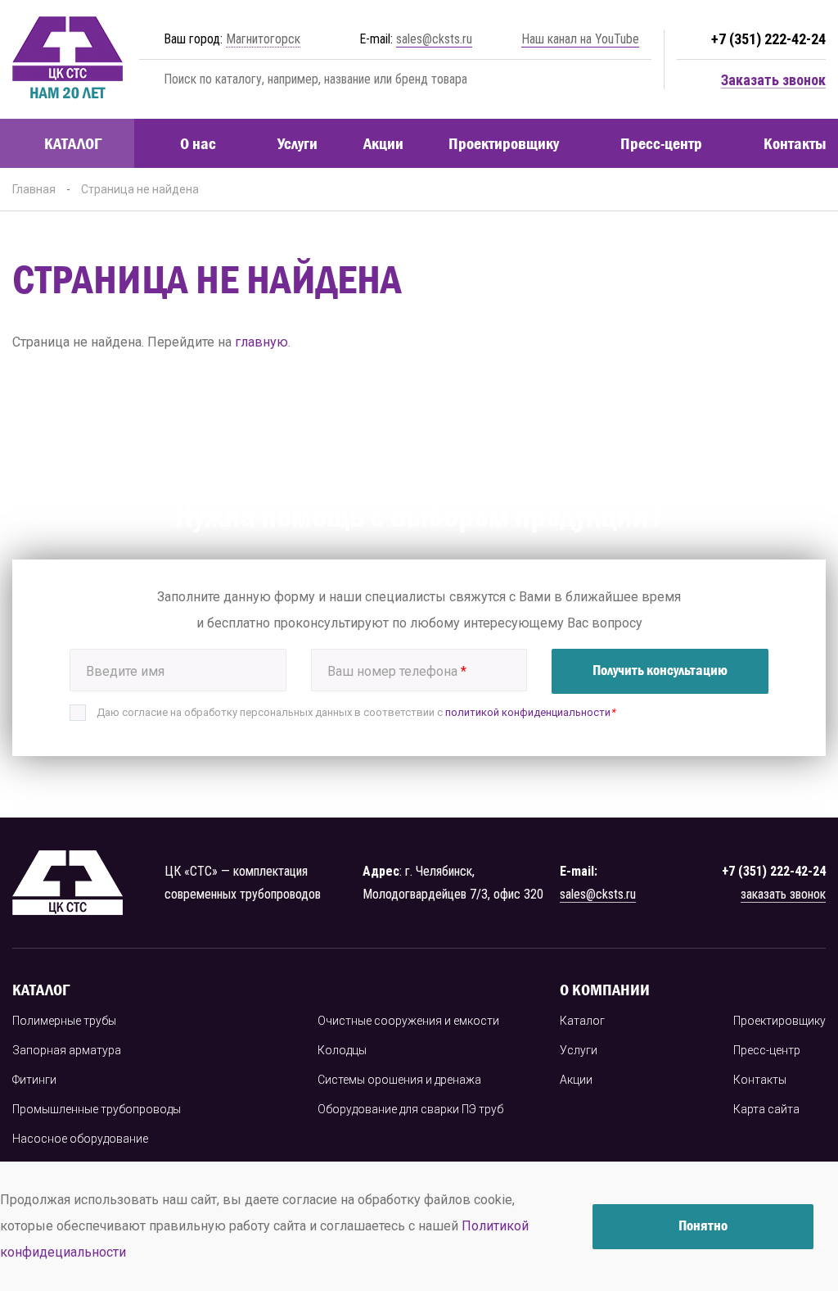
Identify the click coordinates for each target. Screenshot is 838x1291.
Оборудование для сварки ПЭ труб (410, 1109)
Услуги (297, 143)
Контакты (795, 143)
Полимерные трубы (64, 1020)
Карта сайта (766, 1109)
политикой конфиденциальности (527, 712)
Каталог (582, 1020)
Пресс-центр (661, 143)
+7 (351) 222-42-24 (768, 39)
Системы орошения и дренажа (399, 1079)
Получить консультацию (660, 670)
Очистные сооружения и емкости (408, 1020)
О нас (198, 143)
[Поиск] (148, 79)
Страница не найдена (140, 189)
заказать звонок (783, 894)
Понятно (703, 1225)
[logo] (67, 59)
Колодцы (342, 1050)
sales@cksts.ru (434, 39)
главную (261, 342)
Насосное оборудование (80, 1138)
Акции (383, 143)
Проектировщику (503, 143)
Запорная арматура (66, 1050)
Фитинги (34, 1079)
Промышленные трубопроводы (96, 1109)
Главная (34, 189)
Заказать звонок (773, 80)
